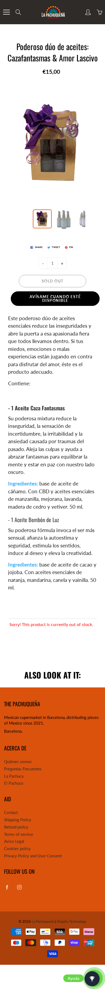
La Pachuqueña (43, 921)
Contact (11, 812)
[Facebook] (7, 887)
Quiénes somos (18, 761)
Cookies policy (17, 848)
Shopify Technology (71, 921)
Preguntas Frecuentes (23, 769)
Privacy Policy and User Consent (33, 856)
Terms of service (18, 834)
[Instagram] (19, 887)
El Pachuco (13, 783)
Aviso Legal (14, 841)
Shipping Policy (17, 819)
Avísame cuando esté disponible (55, 298)
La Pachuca (13, 776)
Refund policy (16, 827)
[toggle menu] (6, 12)
